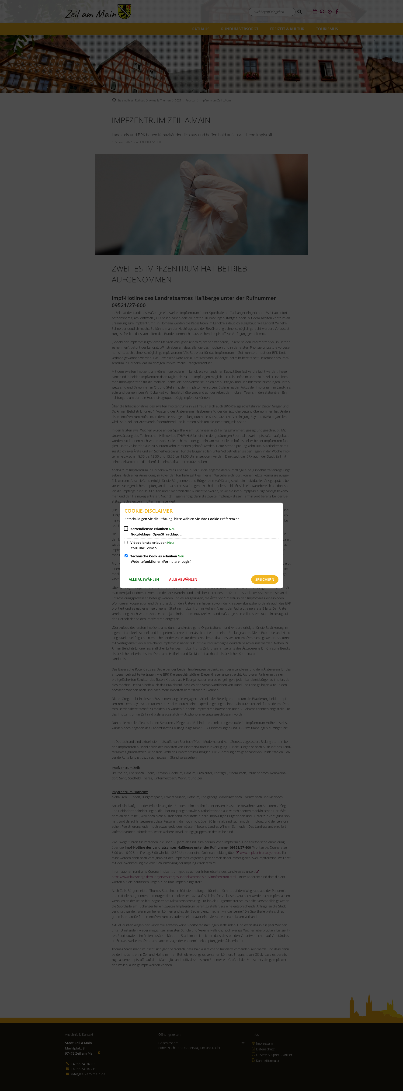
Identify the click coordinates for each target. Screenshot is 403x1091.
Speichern (264, 579)
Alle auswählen (144, 579)
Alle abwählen (183, 579)
